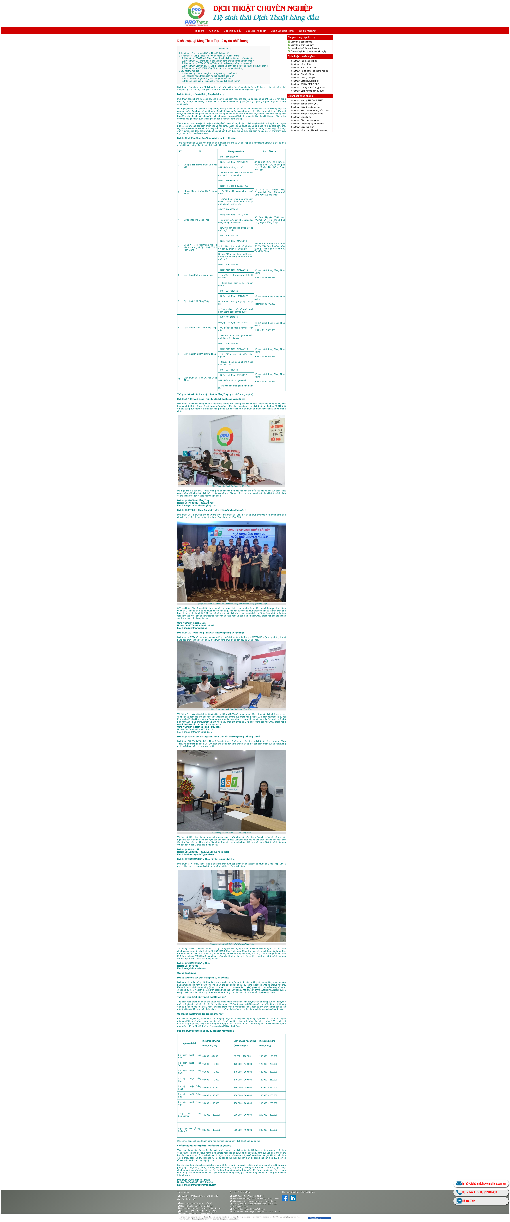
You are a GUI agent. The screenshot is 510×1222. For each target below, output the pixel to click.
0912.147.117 (470, 1192)
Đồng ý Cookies (315, 1218)
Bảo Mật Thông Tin (256, 30)
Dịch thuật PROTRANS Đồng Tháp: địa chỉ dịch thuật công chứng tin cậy (217, 58)
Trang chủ (199, 30)
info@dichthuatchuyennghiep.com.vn (484, 1183)
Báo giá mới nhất (307, 30)
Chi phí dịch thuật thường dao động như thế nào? (207, 78)
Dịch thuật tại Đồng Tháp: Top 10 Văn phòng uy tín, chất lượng (209, 55)
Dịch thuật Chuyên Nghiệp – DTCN (193, 1180)
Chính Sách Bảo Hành (282, 30)
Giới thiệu (214, 30)
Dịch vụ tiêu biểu (232, 30)
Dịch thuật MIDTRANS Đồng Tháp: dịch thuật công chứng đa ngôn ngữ (217, 63)
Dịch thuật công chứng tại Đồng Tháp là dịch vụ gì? (204, 53)
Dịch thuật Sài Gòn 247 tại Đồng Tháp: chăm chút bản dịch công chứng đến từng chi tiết (225, 66)
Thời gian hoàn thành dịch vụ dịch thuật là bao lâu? (208, 76)
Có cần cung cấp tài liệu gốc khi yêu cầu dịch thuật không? (211, 81)
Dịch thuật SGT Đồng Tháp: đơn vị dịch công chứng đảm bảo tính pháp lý (218, 61)
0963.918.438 (488, 1192)
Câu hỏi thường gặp (189, 71)
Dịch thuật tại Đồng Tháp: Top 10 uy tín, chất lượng (213, 41)
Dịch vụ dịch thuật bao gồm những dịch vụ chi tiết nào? (209, 73)
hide (228, 48)
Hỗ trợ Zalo (468, 1200)
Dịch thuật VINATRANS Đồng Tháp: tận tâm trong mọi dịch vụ (212, 68)
